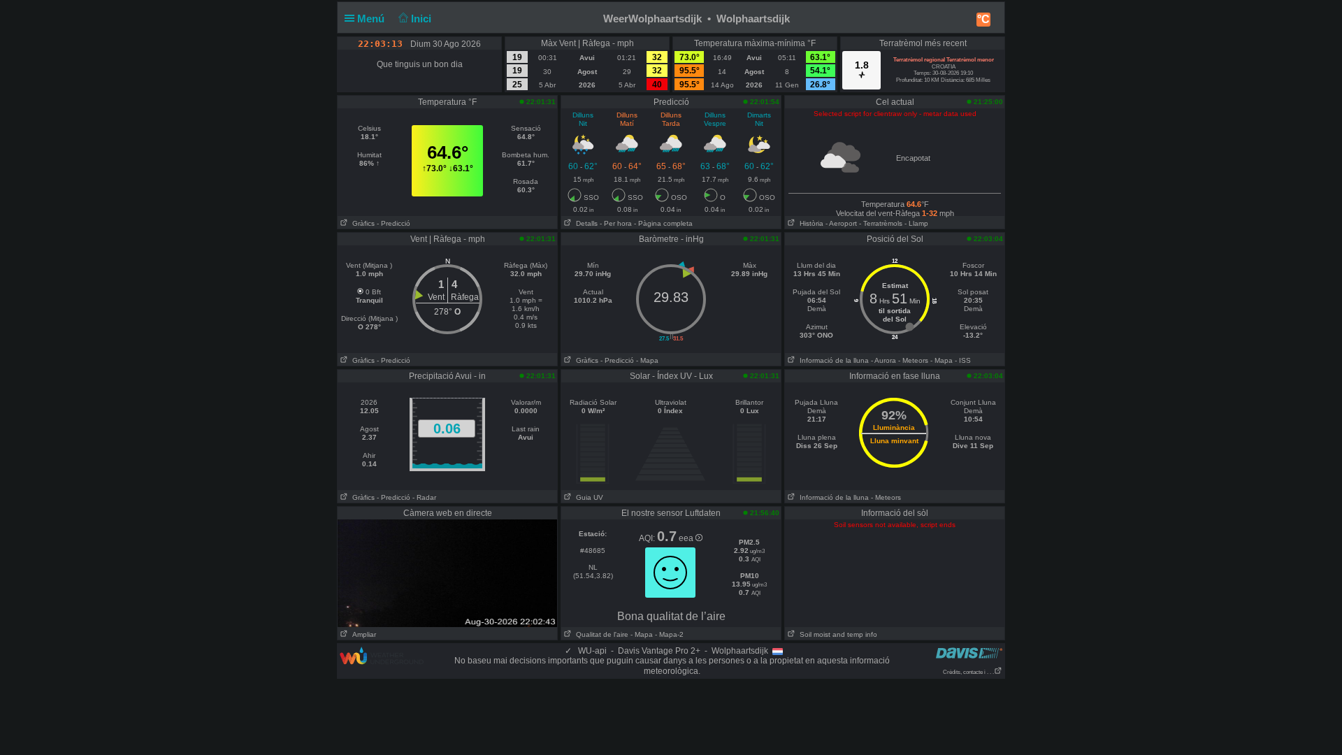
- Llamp (916, 223)
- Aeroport (841, 223)
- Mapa (647, 360)
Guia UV (587, 497)
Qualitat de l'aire (600, 634)
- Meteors (913, 360)
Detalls (585, 223)
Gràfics (361, 223)
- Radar (424, 497)
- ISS (963, 360)
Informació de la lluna (832, 360)
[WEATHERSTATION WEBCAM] (447, 572)
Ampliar (362, 634)
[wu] (382, 655)
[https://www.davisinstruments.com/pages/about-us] (969, 652)
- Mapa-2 (668, 634)
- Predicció (393, 223)
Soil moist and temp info (836, 634)
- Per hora (616, 223)
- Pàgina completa (663, 223)
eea (687, 538)
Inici (422, 18)
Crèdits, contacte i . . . (968, 672)
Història (809, 223)
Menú (372, 18)
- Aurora (883, 360)
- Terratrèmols (880, 223)
